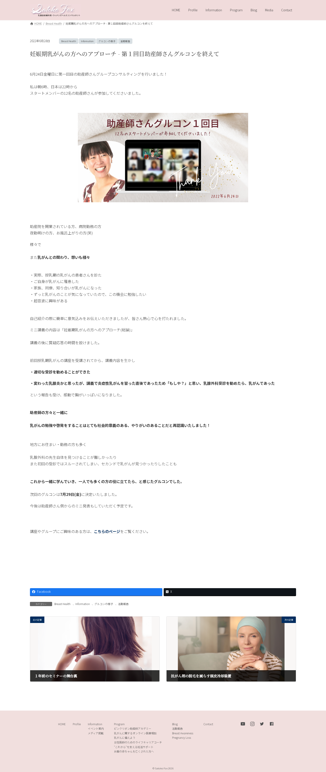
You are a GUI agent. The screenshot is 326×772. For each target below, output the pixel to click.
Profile (77, 724)
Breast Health (68, 41)
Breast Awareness (182, 733)
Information (87, 41)
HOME (62, 724)
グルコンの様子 (107, 41)
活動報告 (125, 41)
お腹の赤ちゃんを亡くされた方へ (134, 751)
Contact (208, 724)
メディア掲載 (96, 733)
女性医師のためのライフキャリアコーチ (138, 742)
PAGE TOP (315, 745)
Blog (175, 724)
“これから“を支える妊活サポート (133, 746)
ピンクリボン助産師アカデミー (132, 728)
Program (119, 724)
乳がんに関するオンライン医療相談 (135, 733)
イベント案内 (96, 728)
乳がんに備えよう (124, 737)
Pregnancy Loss (181, 737)
